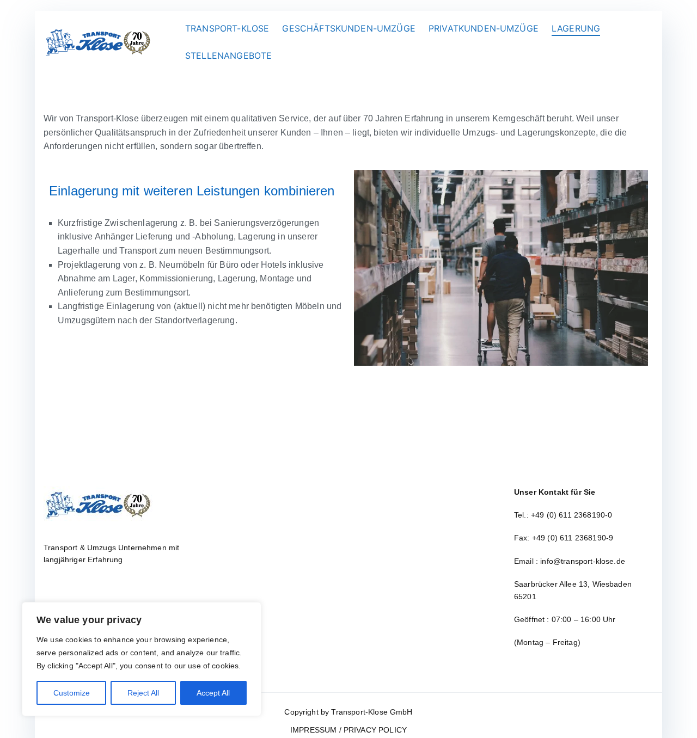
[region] (141, 659)
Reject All (143, 692)
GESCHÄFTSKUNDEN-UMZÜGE (348, 28)
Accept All (213, 692)
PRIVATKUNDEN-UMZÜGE (484, 28)
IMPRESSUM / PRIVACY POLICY (348, 729)
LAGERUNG (576, 28)
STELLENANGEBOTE (228, 55)
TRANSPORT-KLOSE (227, 28)
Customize (71, 692)
